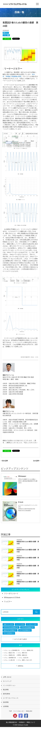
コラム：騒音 (6, 35)
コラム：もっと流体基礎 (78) (12, 650)
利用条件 (22, 722)
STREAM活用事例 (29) (27, 627)
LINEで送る (7, 38)
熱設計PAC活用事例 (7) (10, 630)
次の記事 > (36, 460)
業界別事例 (6, 694)
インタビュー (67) (32, 624)
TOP (10, 711)
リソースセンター (18, 711)
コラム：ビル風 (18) (9, 660)
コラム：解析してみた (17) (24, 660)
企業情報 (6, 706)
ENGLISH (29, 711)
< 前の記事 (4, 460)
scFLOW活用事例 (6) (24, 630)
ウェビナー (8, 601)
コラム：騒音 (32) (22, 652)
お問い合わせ (7, 677)
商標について (31, 722)
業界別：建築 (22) (22, 655)
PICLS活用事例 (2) (9, 633)
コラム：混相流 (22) (9, 655)
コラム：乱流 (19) (23, 657)
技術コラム (5, 32)
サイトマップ (7, 681)
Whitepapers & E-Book (12, 597)
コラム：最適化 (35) (27, 650)
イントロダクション (9, 685)
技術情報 (6, 702)
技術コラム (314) (8, 624)
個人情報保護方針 (11, 722)
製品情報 (6, 689)
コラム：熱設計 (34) (9, 652)
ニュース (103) (20, 624)
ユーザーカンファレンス (10, 698)
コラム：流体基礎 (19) (10, 657)
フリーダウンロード (11, 593)
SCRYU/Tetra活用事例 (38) (11, 627)
